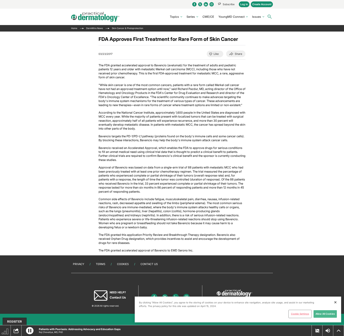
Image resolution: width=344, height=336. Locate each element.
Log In (244, 4)
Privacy (78, 264)
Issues (256, 16)
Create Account (261, 4)
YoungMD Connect (231, 16)
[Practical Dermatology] (95, 17)
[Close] (335, 302)
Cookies (123, 264)
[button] (29, 331)
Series (191, 16)
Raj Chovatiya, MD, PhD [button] (51, 332)
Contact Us (149, 264)
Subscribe (229, 4)
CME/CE (208, 16)
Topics (174, 16)
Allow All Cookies (325, 313)
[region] (238, 309)
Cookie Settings (300, 313)
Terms (100, 264)
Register (14, 321)
